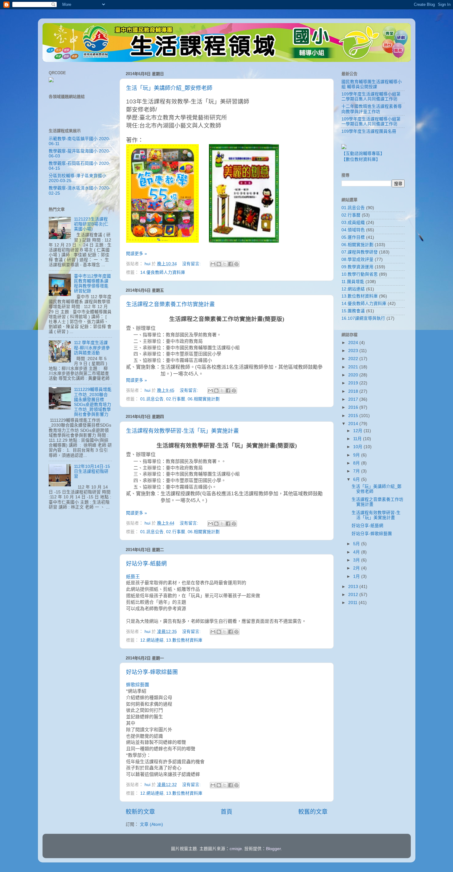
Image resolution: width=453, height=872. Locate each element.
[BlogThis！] (219, 264)
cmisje (236, 848)
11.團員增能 (352, 281)
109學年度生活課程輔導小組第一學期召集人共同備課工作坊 (371, 121)
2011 (353, 602)
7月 (357, 471)
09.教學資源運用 (357, 267)
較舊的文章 (313, 812)
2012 (353, 594)
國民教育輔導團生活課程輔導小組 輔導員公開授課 (371, 84)
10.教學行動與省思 (359, 274)
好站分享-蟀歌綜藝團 (152, 672)
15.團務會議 (353, 311)
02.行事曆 (175, 399)
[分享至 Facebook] (230, 264)
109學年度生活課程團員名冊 (368, 131)
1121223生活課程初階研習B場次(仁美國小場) (91, 224)
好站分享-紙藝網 (146, 564)
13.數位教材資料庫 (184, 640)
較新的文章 (140, 812)
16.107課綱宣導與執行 (363, 318)
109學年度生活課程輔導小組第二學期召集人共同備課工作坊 (371, 96)
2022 (353, 358)
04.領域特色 (353, 230)
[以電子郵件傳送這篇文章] (213, 264)
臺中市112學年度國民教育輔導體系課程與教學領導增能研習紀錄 (92, 284)
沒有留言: (192, 264)
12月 (358, 430)
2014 (353, 423)
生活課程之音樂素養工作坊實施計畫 (170, 304)
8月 (357, 463)
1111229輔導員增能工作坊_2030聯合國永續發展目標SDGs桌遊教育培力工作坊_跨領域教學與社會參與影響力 (93, 402)
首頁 (226, 812)
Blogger (273, 848)
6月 (357, 479)
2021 (353, 367)
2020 (353, 375)
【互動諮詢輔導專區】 (363, 153)
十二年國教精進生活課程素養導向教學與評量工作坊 (371, 109)
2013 (353, 586)
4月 (357, 552)
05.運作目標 (353, 237)
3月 (357, 560)
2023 (353, 350)
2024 (353, 342)
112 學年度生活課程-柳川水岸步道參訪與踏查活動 (92, 347)
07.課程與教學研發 (359, 252)
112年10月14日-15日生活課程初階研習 (92, 471)
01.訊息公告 (152, 399)
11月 (358, 438)
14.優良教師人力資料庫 (162, 272)
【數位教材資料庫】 (360, 159)
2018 (353, 391)
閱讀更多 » (136, 253)
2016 (353, 407)
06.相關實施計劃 (204, 399)
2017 (353, 399)
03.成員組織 (353, 222)
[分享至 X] (225, 264)
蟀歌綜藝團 (137, 684)
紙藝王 (133, 576)
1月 (357, 576)
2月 (357, 568)
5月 (357, 543)
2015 (353, 415)
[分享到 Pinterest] (236, 264)
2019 (353, 383)
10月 (358, 446)
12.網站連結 (152, 640)
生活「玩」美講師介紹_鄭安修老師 (169, 88)
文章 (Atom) (151, 824)
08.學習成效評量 (357, 259)
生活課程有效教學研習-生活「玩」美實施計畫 (182, 431)
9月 (357, 455)
